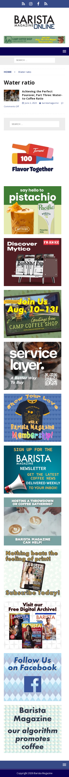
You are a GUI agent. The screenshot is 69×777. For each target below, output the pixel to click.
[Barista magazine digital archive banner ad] (32, 647)
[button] (63, 51)
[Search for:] (34, 60)
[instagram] (30, 4)
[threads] (45, 4)
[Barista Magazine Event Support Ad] (32, 543)
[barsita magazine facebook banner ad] (32, 699)
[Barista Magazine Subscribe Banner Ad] (32, 595)
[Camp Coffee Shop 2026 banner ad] (34, 41)
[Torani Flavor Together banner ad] (32, 180)
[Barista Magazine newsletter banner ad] (32, 491)
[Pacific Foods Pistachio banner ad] (32, 232)
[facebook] (38, 4)
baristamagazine (50, 102)
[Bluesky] (23, 4)
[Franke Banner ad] (32, 284)
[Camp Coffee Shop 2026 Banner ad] (32, 336)
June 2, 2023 (31, 102)
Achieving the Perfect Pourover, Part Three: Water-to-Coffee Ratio (42, 95)
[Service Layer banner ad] (32, 387)
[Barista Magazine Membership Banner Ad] (32, 439)
